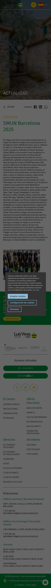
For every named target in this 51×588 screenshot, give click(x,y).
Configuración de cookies (22, 302)
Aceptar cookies (18, 296)
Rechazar (14, 309)
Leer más (35, 290)
